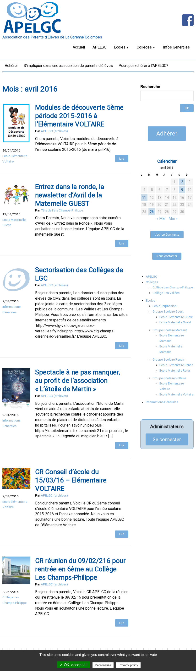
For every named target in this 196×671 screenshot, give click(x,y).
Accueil (79, 47)
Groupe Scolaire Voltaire (169, 378)
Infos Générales (176, 47)
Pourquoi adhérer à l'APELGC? (143, 65)
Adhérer (11, 65)
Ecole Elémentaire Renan (176, 365)
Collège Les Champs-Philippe (172, 287)
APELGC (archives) (54, 131)
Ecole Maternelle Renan (175, 370)
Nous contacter (167, 256)
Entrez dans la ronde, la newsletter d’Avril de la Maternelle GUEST (69, 195)
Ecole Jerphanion (164, 306)
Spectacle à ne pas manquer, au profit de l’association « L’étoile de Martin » (77, 380)
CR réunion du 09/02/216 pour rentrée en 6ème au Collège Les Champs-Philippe (80, 569)
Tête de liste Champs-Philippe (62, 210)
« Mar (161, 218)
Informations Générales (162, 402)
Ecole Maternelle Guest (175, 322)
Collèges (144, 47)
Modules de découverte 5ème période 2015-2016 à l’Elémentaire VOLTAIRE (79, 115)
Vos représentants (167, 234)
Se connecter (167, 439)
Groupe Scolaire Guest (168, 311)
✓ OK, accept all (73, 665)
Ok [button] (187, 108)
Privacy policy (128, 665)
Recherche (150, 86)
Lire (121, 158)
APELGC (99, 47)
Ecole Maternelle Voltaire (176, 394)
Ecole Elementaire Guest (176, 317)
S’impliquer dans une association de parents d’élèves (68, 65)
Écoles (119, 47)
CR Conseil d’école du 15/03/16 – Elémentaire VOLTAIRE (71, 480)
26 (152, 212)
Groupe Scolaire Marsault (169, 330)
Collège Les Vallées (166, 293)
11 (144, 197)
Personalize (103, 665)
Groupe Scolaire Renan (168, 359)
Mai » (173, 218)
